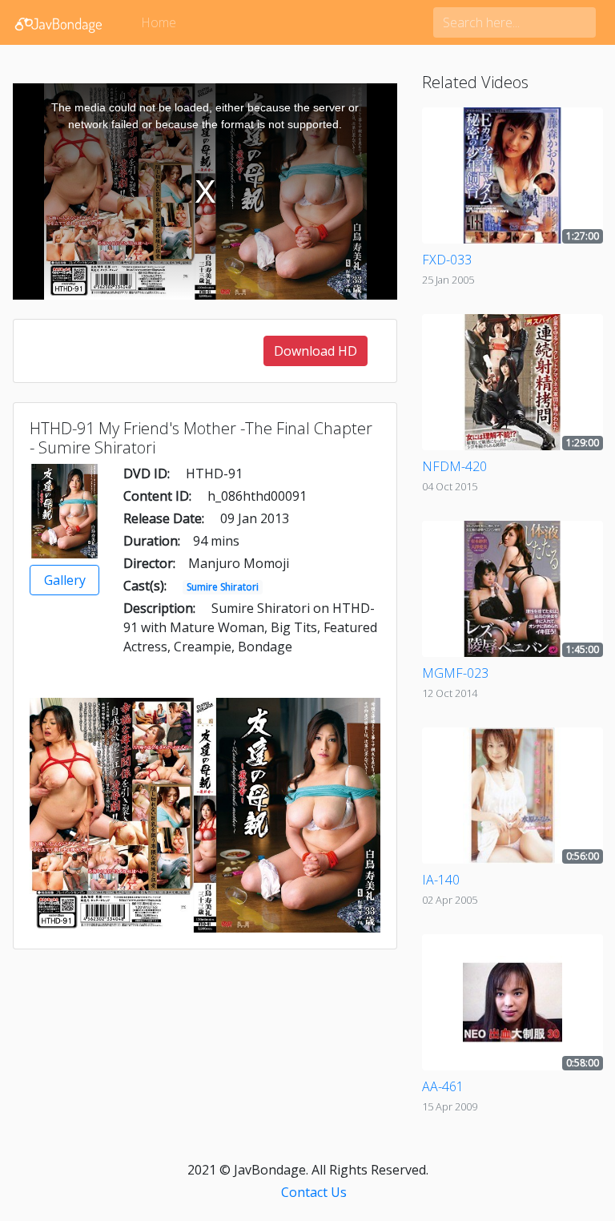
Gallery (65, 580)
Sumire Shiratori (223, 587)
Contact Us (314, 1192)
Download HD (315, 351)
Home (158, 22)
